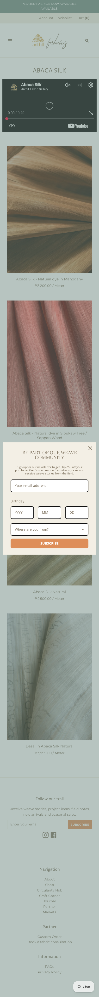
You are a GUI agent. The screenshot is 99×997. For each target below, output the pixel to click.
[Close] (90, 448)
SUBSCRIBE (49, 543)
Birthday (17, 501)
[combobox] (49, 529)
